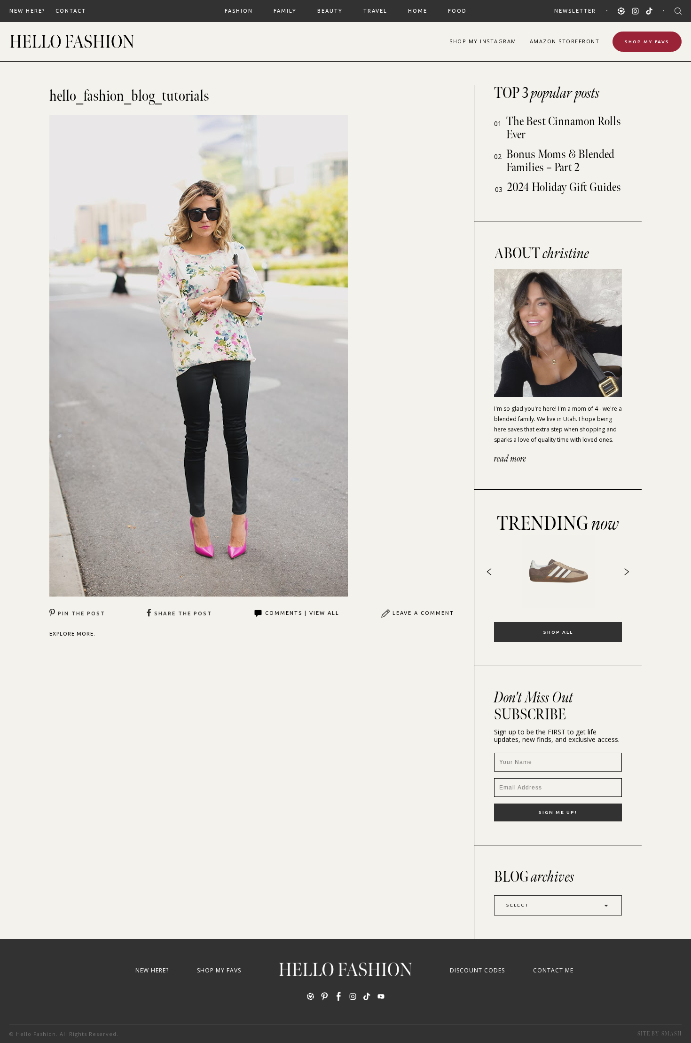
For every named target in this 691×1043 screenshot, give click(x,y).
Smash (671, 1033)
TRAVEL (375, 11)
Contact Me (553, 970)
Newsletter (575, 11)
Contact (70, 11)
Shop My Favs (647, 41)
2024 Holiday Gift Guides (564, 187)
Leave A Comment (423, 613)
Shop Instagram (483, 41)
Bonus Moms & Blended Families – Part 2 (560, 161)
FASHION (239, 11)
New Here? (27, 11)
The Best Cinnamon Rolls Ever (563, 128)
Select (518, 905)
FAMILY (285, 11)
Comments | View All (302, 613)
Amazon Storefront (565, 41)
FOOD (457, 11)
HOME (417, 11)
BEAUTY (330, 11)
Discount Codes (477, 970)
